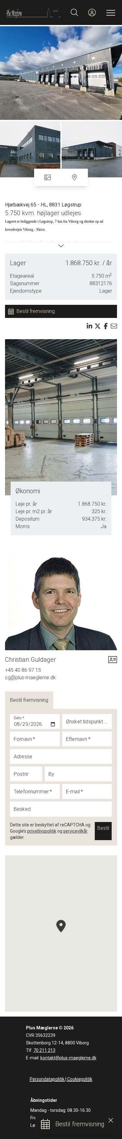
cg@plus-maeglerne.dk (30, 678)
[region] (61, 933)
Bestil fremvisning (29, 700)
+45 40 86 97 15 (23, 670)
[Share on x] (97, 326)
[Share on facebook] (106, 326)
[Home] (33, 12)
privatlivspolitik (41, 831)
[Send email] (114, 326)
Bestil (103, 828)
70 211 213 (44, 1050)
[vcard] (112, 659)
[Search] (74, 12)
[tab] (29, 700)
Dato (19, 718)
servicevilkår (75, 831)
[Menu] (109, 12)
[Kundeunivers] (92, 12)
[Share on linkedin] (89, 326)
